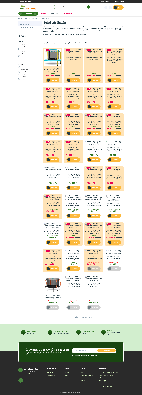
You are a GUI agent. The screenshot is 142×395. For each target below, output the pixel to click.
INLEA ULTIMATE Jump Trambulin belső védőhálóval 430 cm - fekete (73, 231)
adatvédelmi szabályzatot (92, 355)
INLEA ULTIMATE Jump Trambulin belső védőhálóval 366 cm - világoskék (114, 122)
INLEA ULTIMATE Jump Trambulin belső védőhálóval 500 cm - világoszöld (73, 258)
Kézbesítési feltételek (106, 1)
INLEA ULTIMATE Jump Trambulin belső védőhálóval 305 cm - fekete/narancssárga (114, 206)
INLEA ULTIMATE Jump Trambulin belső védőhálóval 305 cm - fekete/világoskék (93, 203)
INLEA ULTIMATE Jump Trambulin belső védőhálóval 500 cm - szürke (93, 284)
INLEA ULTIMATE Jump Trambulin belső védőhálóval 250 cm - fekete (114, 96)
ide (85, 34)
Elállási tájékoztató (104, 381)
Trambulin (27, 18)
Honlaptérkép (51, 375)
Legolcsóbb (56, 43)
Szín (19, 62)
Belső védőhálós (46, 18)
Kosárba (54, 80)
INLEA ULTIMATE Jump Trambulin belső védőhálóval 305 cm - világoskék (114, 149)
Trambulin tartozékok (26, 27)
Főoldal (20, 18)
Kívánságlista (84, 378)
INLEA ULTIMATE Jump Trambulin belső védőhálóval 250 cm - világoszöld (52, 96)
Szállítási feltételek (104, 378)
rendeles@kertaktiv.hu (25, 1)
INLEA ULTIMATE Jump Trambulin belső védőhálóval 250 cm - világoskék (93, 96)
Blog (122, 1)
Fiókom (83, 372)
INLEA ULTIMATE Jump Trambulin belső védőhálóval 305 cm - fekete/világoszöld (73, 205)
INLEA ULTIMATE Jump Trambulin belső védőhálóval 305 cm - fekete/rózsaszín (114, 258)
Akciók (43, 14)
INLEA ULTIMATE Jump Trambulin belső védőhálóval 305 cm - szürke (52, 175)
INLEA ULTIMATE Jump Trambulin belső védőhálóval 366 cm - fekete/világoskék (93, 175)
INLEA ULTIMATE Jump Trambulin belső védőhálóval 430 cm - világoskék (114, 231)
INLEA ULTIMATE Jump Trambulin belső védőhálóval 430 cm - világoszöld (93, 231)
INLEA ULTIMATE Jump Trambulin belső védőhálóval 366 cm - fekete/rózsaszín (52, 203)
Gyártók (67, 372)
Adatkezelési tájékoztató (106, 375)
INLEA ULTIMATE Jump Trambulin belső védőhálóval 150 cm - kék (73, 57)
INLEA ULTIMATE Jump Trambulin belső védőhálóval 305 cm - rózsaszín (73, 175)
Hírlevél (83, 381)
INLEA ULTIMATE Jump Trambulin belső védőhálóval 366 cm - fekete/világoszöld (114, 177)
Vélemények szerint (81, 43)
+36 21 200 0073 (29, 372)
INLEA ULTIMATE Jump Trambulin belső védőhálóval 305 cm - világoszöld (93, 149)
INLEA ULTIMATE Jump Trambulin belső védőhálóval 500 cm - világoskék (52, 258)
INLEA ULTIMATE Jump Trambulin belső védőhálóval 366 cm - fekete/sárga (73, 284)
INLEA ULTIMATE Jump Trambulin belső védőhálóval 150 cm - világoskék (52, 69)
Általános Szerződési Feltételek (108, 372)
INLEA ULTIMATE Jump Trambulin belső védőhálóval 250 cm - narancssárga (73, 96)
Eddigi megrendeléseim (87, 375)
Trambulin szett (36, 18)
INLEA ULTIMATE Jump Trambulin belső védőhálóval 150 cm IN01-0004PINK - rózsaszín (114, 60)
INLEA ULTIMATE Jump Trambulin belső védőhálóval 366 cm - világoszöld (52, 149)
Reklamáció (102, 384)
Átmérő (20, 41)
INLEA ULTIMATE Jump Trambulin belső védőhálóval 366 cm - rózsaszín (93, 122)
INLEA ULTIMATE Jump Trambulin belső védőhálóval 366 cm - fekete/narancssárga (52, 298)
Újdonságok (54, 14)
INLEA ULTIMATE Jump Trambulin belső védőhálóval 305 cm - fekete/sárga (52, 231)
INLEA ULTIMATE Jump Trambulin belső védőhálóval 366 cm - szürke (93, 258)
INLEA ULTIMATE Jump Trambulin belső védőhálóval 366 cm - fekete (73, 149)
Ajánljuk (46, 43)
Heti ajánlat (68, 14)
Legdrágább (67, 43)
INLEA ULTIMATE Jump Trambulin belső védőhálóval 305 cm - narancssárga (52, 122)
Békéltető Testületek (105, 387)
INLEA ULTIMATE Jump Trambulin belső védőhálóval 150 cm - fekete (93, 57)
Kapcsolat (116, 1)
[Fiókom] (105, 7)
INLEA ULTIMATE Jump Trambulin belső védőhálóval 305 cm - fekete (73, 122)
